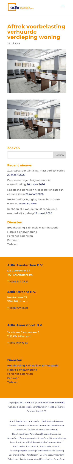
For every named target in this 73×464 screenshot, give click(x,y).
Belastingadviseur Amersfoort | (27, 434)
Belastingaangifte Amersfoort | (35, 438)
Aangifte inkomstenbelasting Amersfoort (42, 442)
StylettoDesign (40, 407)
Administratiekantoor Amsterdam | (35, 425)
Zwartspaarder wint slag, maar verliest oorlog (36, 170)
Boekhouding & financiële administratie (32, 227)
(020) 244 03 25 (18, 281)
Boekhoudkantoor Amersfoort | (43, 429)
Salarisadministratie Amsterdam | (24, 459)
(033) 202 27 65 (18, 343)
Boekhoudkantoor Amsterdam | (24, 455)
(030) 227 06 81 (18, 308)
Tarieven (12, 244)
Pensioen (13, 240)
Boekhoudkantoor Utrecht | (26, 446)
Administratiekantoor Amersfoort (25, 421)
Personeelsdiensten (20, 235)
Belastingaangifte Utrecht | (23, 450)
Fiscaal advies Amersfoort (52, 459)
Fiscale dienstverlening (22, 231)
